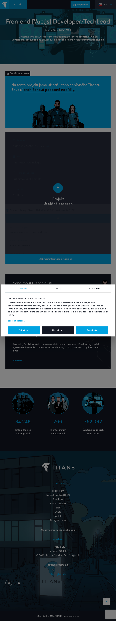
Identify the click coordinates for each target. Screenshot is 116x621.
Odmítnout (24, 330)
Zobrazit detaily (15, 321)
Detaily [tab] (58, 288)
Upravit (56, 330)
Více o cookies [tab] (93, 288)
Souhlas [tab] (23, 288)
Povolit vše (92, 330)
